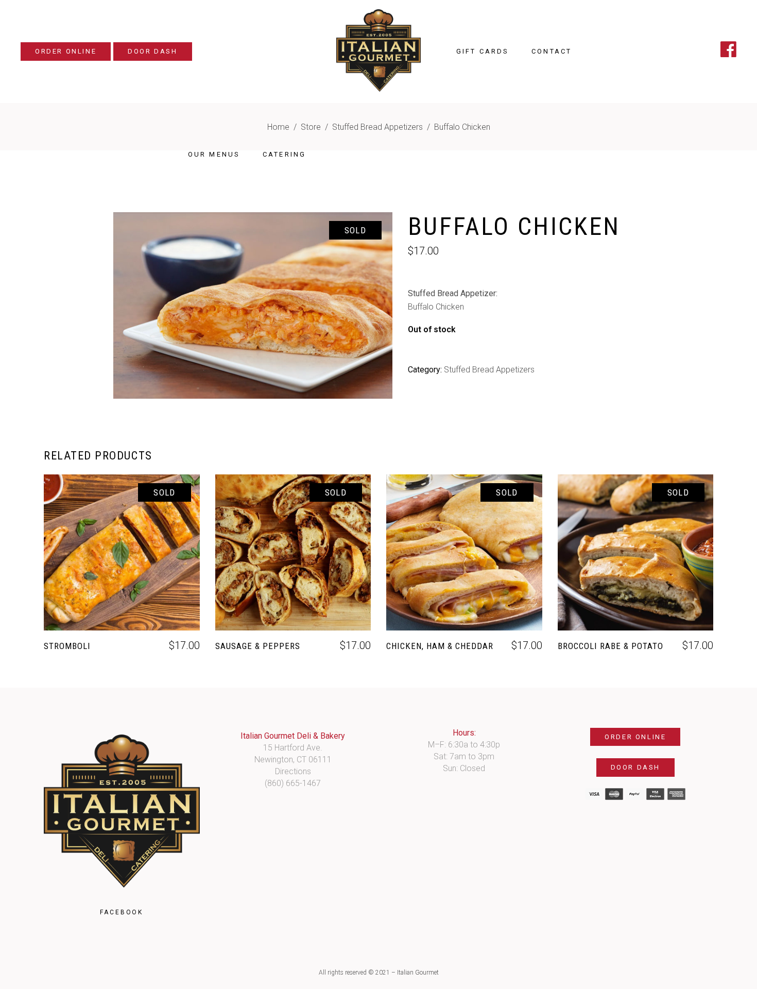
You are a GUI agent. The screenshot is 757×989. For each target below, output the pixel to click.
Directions (293, 771)
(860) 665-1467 (293, 783)
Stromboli (67, 646)
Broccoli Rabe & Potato (610, 646)
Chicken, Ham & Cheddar (439, 646)
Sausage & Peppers (257, 646)
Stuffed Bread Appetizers (377, 127)
